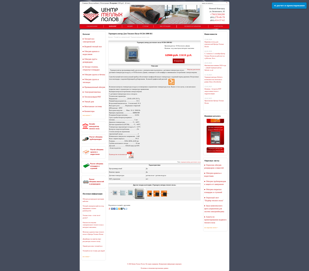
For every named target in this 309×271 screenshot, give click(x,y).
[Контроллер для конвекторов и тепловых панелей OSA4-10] (123, 192)
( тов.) (120, 3)
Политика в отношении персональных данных (154, 268)
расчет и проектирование (290, 5)
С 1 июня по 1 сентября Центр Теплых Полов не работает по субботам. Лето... (214, 56)
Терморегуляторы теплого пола (140, 37)
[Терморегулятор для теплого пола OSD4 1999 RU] (115, 192)
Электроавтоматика (92, 92)
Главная (85, 3)
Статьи (145, 26)
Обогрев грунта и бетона (94, 75)
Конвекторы (89, 111)
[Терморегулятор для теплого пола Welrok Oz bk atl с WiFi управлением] (149, 193)
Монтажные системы (93, 106)
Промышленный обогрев (94, 87)
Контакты (218, 26)
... (110, 192)
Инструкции (165, 26)
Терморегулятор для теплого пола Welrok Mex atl (215, 147)
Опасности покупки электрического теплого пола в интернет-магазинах (93, 225)
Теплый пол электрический (122, 37)
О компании (92, 26)
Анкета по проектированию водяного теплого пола (215, 220)
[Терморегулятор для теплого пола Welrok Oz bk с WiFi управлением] (156, 193)
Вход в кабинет (94, 3)
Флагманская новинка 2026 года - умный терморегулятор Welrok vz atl (215, 67)
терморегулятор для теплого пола (191, 162)
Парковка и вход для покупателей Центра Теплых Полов (214, 44)
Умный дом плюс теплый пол (92, 246)
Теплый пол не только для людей (94, 251)
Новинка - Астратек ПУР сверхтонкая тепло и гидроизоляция (212, 91)
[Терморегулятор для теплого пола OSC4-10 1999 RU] (131, 192)
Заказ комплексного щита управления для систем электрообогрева (214, 209)
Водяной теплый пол (93, 47)
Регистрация (104, 3)
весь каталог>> (87, 115)
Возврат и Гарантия (192, 26)
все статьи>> (86, 256)
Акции (130, 26)
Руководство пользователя (118, 154)
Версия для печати (193, 69)
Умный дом (89, 102)
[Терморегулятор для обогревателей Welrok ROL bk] (164, 193)
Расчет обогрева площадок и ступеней (96, 166)
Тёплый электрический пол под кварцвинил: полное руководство (93, 208)
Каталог (112, 26)
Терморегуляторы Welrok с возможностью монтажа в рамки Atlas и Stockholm (213, 79)
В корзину (178, 61)
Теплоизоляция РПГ (92, 97)
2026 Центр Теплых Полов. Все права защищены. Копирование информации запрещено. (155, 264)
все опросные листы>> (211, 227)
